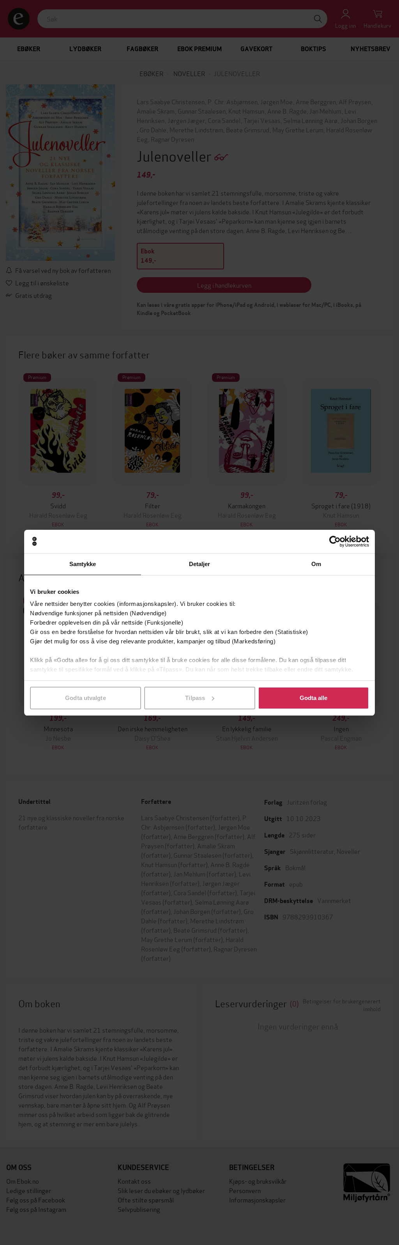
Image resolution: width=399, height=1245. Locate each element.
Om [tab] (316, 564)
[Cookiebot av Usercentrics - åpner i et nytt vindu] (335, 541)
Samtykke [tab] (82, 564)
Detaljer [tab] (199, 564)
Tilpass (195, 698)
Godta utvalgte (85, 698)
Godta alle (314, 698)
